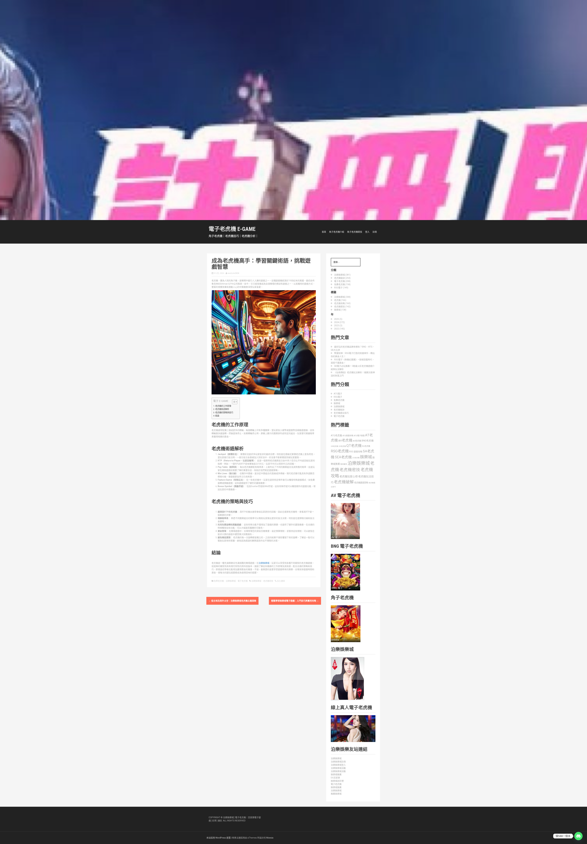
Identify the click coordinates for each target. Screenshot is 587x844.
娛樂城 (337, 403)
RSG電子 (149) (341, 287)
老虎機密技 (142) (342, 306)
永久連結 (281, 581)
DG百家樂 (335, 777)
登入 (367, 232)
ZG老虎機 (356, 458)
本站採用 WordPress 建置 (218, 838)
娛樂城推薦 (336, 774)
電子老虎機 (243, 581)
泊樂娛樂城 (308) (342, 297)
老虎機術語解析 (222, 409)
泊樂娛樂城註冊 (338, 761)
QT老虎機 (354, 446)
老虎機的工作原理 (223, 406)
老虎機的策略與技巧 (224, 412)
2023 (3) (338, 325)
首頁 (324, 232)
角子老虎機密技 (354, 232)
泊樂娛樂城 (264, 563)
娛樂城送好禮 (337, 781)
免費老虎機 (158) (342, 284)
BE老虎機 (357, 441)
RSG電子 (338, 397)
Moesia (269, 838)
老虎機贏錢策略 (361, 483)
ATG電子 (338, 393)
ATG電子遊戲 (359, 436)
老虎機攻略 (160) (342, 303)
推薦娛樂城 (336, 794)
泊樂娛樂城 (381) (342, 275)
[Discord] (578, 836)
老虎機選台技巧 (341, 413)
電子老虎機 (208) (342, 281)
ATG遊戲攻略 (347, 436)
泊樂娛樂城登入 (338, 765)
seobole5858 (233, 273)
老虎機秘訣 (339, 409)
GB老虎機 (334, 446)
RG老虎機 (366, 446)
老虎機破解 (344, 482)
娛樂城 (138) (340, 310)
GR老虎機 (342, 446)
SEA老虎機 (343, 457)
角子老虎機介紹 (336, 232)
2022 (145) (339, 328)
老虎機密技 (268, 581)
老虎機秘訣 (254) (342, 278)
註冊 (375, 232)
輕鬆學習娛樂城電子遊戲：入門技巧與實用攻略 (295, 600)
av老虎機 (345, 440)
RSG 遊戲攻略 (355, 451)
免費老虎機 (219, 581)
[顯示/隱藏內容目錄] (233, 401)
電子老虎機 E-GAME (232, 229)
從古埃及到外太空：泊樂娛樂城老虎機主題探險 (232, 600)
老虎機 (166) (340, 300)
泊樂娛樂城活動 (338, 768)
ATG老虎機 (336, 435)
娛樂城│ (231, 817)
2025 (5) (338, 319)
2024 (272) (339, 322)
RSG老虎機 (340, 451)
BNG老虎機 (368, 440)
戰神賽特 (343, 464)
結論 (217, 416)
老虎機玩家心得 (349, 476)
